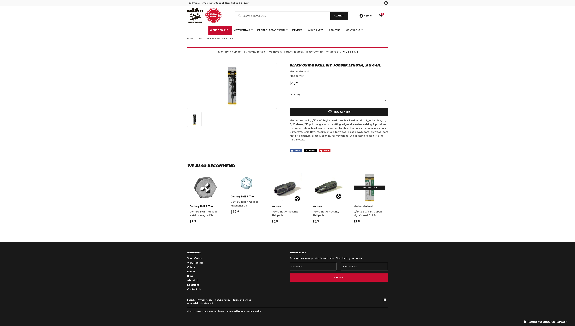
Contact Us (353, 30)
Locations (193, 285)
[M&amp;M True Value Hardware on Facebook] (385, 300)
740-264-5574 (349, 52)
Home (190, 39)
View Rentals (242, 30)
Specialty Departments (271, 30)
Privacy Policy (205, 300)
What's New (315, 30)
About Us (335, 30)
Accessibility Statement (200, 303)
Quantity (295, 94)
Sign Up (339, 277)
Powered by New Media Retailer (244, 311)
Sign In (368, 16)
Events (191, 271)
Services (297, 30)
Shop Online (220, 30)
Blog (190, 276)
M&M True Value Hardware (210, 311)
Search (341, 16)
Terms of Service (242, 300)
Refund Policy (222, 300)
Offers (191, 267)
